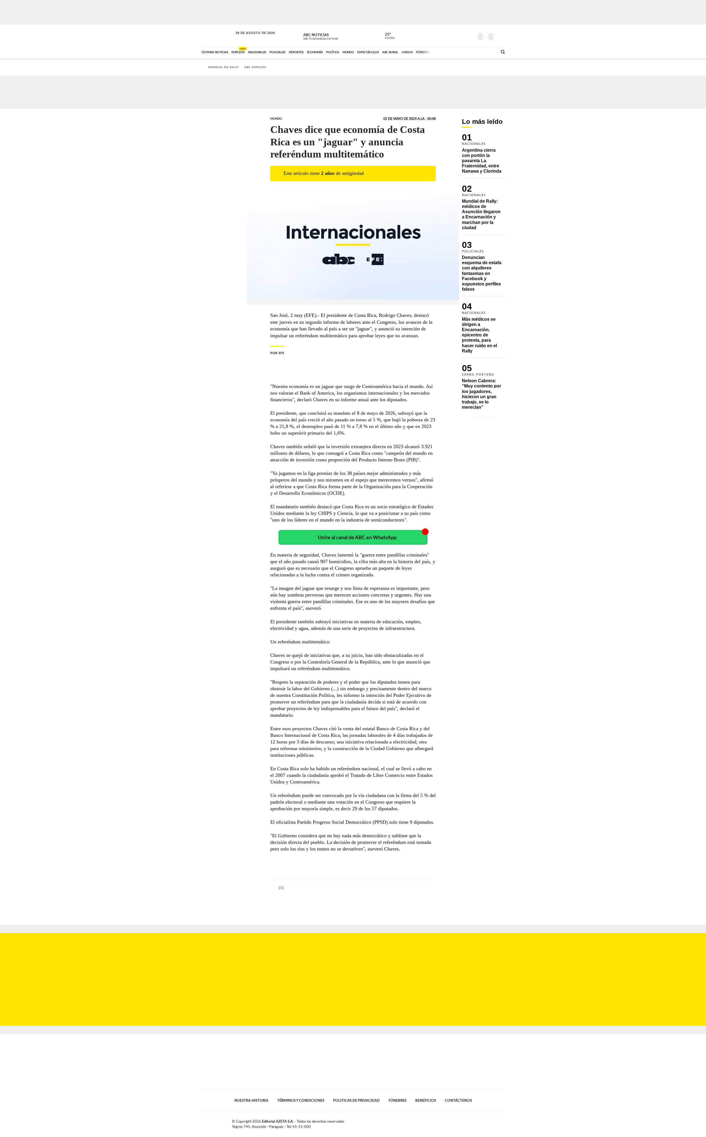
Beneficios (425, 1100)
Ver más (484, 156)
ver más (387, 36)
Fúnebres (398, 1100)
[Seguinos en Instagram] (469, 35)
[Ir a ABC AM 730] (464, 51)
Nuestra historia (251, 1100)
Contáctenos (458, 1100)
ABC (217, 35)
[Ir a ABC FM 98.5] (486, 51)
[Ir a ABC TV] (449, 51)
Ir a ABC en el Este (250, 38)
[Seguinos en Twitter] (452, 35)
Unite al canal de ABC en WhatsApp (357, 537)
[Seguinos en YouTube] (461, 35)
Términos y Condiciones (300, 1100)
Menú (501, 36)
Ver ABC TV (331, 35)
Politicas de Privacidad (356, 1100)
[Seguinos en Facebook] (444, 35)
